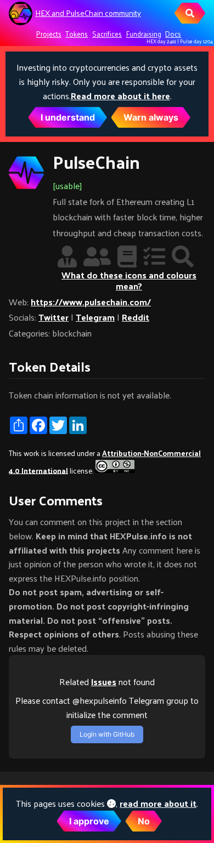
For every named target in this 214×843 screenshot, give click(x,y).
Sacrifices (107, 33)
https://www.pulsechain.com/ (91, 302)
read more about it (158, 803)
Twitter (53, 317)
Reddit (135, 317)
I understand (68, 117)
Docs (173, 33)
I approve (89, 821)
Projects (48, 33)
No (144, 821)
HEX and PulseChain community (88, 13)
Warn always (150, 117)
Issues (103, 682)
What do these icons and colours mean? (128, 280)
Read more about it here (120, 96)
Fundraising (143, 33)
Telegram (95, 317)
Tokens (76, 33)
